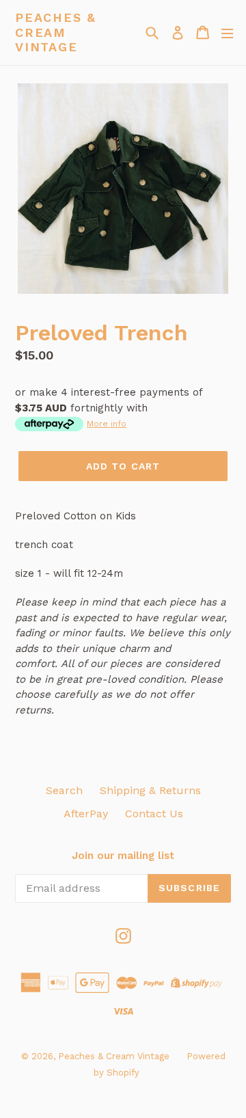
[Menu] (227, 32)
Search (64, 790)
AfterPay (86, 813)
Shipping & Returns (150, 790)
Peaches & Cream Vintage (55, 32)
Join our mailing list (123, 855)
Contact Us (154, 813)
